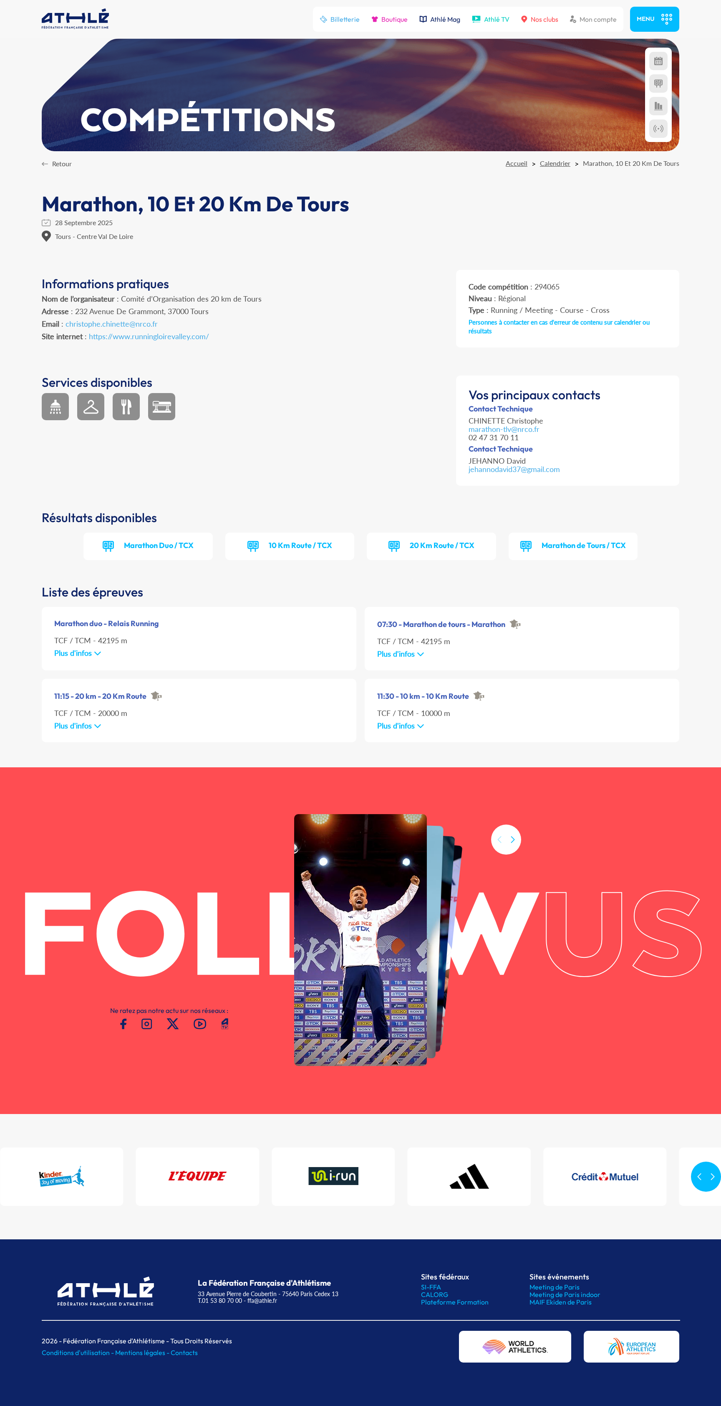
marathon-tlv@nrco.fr (504, 429)
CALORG (434, 1294)
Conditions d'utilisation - (78, 1352)
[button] (513, 839)
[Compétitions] (658, 61)
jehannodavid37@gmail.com (514, 469)
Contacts (184, 1352)
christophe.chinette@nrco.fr (112, 323)
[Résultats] (658, 83)
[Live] (658, 128)
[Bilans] (658, 106)
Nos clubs (544, 19)
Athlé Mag (445, 19)
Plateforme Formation (455, 1302)
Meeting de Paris (554, 1287)
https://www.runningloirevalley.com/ (149, 336)
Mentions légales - (143, 1352)
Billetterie (345, 19)
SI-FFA (431, 1287)
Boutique (394, 19)
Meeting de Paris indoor (564, 1294)
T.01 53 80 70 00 (220, 1300)
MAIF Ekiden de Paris (560, 1302)
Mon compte (598, 19)
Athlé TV (496, 19)
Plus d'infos (74, 652)
